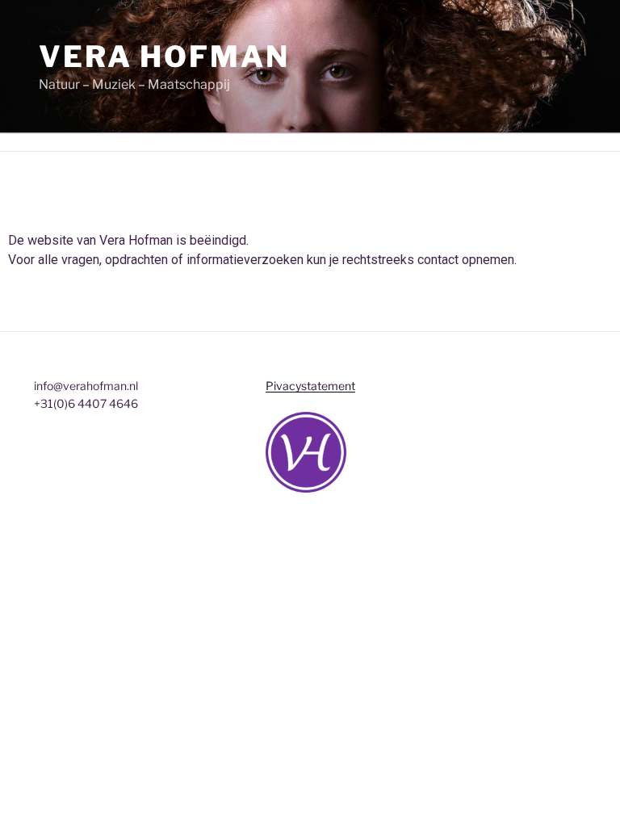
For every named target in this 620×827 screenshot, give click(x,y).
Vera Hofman (164, 56)
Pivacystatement (310, 386)
